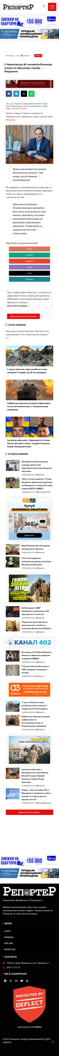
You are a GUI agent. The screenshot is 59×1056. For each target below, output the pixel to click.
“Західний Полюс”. (20, 108)
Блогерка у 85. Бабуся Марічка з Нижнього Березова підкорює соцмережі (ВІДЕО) (37, 655)
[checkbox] (52, 1041)
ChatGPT (29, 255)
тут (7, 338)
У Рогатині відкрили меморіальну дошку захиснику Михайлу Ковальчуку (36, 561)
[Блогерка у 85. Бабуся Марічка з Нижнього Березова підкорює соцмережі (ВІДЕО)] (12, 656)
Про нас (8, 943)
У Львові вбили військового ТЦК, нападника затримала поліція (35, 669)
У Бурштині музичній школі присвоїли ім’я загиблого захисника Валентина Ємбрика (36, 625)
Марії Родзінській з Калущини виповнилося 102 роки (36, 547)
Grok (30, 273)
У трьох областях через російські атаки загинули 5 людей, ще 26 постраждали (34, 705)
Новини (8, 937)
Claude (29, 249)
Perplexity (30, 279)
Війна (38, 56)
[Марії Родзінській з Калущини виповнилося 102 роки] (12, 549)
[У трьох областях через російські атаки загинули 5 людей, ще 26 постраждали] (12, 706)
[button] (9, 94)
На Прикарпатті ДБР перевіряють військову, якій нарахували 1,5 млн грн (35, 611)
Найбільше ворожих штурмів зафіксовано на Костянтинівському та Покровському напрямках (36, 721)
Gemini (29, 267)
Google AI (29, 261)
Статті (7, 931)
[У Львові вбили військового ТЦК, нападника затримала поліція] (12, 670)
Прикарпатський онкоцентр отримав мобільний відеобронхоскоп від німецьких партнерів (37, 466)
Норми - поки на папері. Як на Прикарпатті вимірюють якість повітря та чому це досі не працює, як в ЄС (36, 795)
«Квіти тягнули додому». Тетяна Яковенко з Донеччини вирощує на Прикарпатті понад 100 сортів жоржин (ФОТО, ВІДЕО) (37, 484)
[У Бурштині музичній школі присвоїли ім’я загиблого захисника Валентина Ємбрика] (12, 625)
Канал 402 (10, 949)
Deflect (38, 1027)
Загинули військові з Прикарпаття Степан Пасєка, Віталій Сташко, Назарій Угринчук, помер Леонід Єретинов (35, 775)
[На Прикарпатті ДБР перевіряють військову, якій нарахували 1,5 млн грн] (12, 611)
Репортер (10, 120)
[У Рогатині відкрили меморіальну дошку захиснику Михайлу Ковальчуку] (12, 561)
